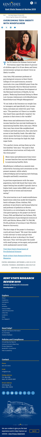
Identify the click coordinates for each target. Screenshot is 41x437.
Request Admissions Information (11, 331)
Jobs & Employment (8, 311)
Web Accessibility (7, 350)
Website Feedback (7, 335)
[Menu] (35, 3)
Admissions (5, 302)
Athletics (4, 306)
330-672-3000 (6, 366)
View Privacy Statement (16, 433)
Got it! (34, 431)
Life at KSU (5, 313)
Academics (5, 300)
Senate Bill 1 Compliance (9, 348)
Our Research (6, 319)
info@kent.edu (6, 371)
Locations (5, 315)
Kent (4, 15)
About (4, 298)
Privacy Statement (7, 346)
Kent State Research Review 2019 (20, 9)
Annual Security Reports (9, 342)
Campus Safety (6, 308)
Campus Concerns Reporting (10, 344)
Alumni (4, 304)
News (3, 317)
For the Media (6, 333)
